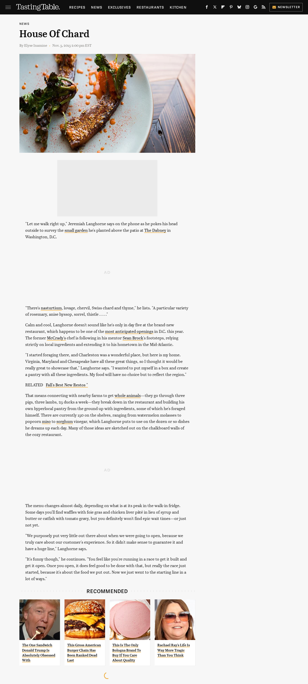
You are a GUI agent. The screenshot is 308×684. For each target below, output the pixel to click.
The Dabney (155, 230)
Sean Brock (133, 338)
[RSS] (263, 7)
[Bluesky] (239, 7)
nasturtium (51, 308)
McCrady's (56, 338)
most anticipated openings (129, 331)
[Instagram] (247, 7)
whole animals (128, 395)
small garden (76, 230)
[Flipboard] (223, 7)
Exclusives (119, 7)
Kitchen (178, 7)
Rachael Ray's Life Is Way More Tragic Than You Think (173, 650)
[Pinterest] (231, 7)
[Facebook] (207, 7)
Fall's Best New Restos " (67, 384)
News (96, 7)
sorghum (64, 421)
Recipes (77, 7)
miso (46, 421)
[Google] (255, 7)
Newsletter (289, 7)
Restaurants (150, 7)
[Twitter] (215, 7)
